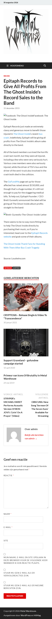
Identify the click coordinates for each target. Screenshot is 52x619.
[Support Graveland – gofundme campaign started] (26, 343)
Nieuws (7, 76)
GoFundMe (13, 181)
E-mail (8, 527)
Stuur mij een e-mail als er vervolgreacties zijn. (19, 574)
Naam (7, 514)
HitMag (37, 615)
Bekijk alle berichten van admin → (34, 437)
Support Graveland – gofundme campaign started (21, 362)
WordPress (26, 615)
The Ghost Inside (21, 133)
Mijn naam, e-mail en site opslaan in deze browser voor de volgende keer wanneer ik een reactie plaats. (26, 560)
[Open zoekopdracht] (45, 65)
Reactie (9, 475)
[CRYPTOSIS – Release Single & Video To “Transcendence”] (26, 298)
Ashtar (16, 268)
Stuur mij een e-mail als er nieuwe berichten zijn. (24, 586)
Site (6, 540)
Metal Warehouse (28, 611)
